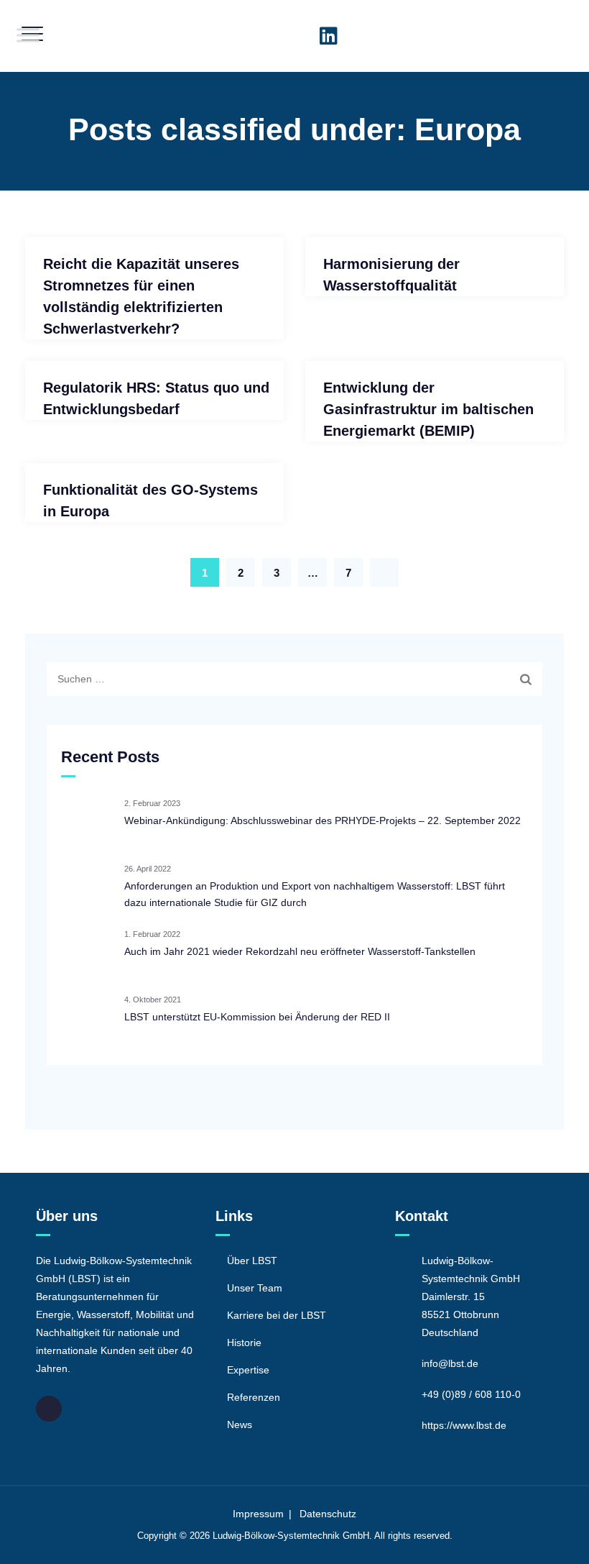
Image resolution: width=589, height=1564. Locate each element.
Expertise (248, 1370)
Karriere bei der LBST (276, 1315)
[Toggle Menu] (28, 35)
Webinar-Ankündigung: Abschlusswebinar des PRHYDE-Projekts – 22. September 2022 (322, 820)
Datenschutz (328, 1513)
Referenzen (253, 1397)
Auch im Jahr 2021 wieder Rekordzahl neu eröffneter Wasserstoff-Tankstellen (300, 951)
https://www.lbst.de (464, 1425)
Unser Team (254, 1288)
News (239, 1424)
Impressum (258, 1513)
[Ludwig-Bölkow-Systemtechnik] (293, 36)
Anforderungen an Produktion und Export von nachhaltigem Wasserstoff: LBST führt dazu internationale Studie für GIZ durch (314, 894)
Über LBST (252, 1260)
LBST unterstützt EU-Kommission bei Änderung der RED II (257, 1017)
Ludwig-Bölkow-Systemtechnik (276, 1535)
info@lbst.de (450, 1363)
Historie (244, 1342)
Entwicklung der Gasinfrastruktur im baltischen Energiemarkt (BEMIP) (428, 409)
